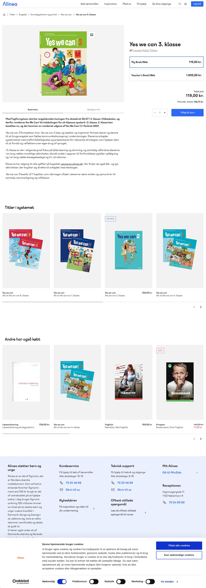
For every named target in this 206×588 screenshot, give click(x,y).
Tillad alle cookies (179, 545)
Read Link (91, 34)
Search (180, 4)
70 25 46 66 (73, 483)
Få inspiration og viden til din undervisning (74, 508)
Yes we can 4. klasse (180, 250)
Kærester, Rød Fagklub (128, 382)
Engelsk (23, 14)
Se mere (43, 281)
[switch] (93, 581)
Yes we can (66, 14)
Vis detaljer (167, 581)
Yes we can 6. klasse (26, 250)
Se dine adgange (161, 3)
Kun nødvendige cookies (179, 555)
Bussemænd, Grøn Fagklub (180, 382)
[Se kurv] (185, 4)
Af (131, 50)
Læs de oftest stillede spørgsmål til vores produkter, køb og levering (126, 512)
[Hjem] (10, 4)
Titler (12, 14)
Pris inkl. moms (185, 102)
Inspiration (110, 3)
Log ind (197, 3)
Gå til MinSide (172, 472)
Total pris (199, 91)
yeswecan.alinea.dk (72, 164)
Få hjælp (141, 3)
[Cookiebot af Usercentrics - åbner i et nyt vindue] (21, 581)
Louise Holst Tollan (145, 50)
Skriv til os (73, 490)
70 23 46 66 (125, 483)
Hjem (4, 14)
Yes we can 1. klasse (77, 250)
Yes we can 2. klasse (128, 250)
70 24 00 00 (177, 502)
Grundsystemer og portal (44, 14)
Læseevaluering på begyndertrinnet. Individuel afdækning (26, 382)
